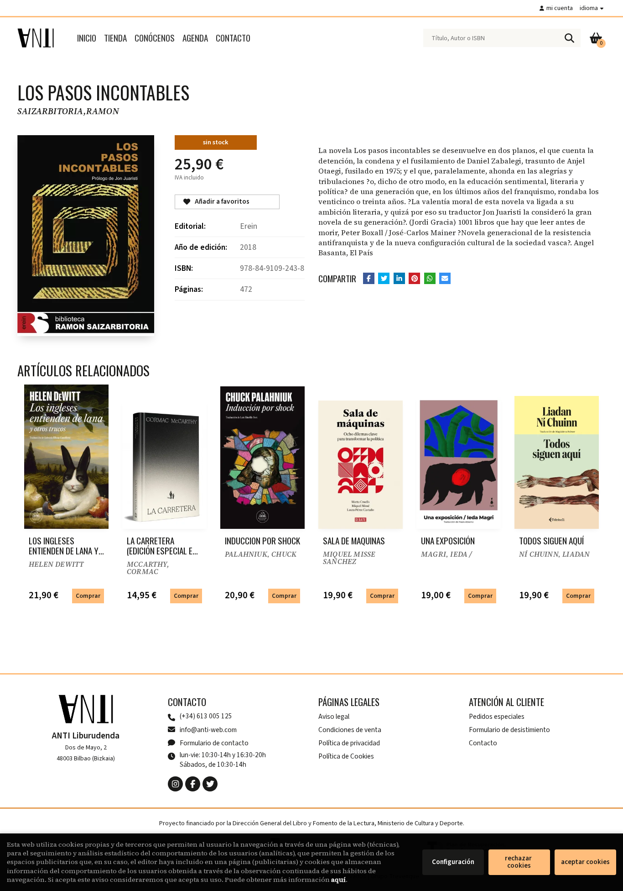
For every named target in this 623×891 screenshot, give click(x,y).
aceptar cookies (585, 862)
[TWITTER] (210, 783)
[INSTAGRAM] (175, 783)
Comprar (88, 595)
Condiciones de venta (349, 730)
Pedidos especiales (496, 717)
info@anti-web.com (208, 730)
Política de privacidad (349, 743)
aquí (338, 879)
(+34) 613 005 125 (206, 716)
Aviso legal (333, 717)
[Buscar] (569, 38)
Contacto (483, 743)
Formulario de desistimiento (509, 730)
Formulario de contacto (214, 743)
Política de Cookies (346, 756)
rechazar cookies (519, 862)
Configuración (453, 862)
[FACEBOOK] (192, 783)
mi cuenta (559, 8)
